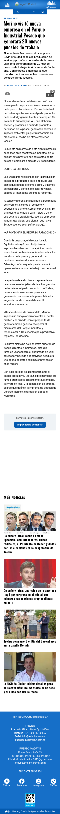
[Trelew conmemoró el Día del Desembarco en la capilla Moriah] (30, 624)
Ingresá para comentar (30, 424)
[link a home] (26, 4)
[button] (51, 4)
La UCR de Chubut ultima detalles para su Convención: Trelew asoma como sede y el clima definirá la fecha (29, 688)
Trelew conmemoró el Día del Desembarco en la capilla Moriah (30, 643)
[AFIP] (30, 800)
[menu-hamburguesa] (7, 4)
